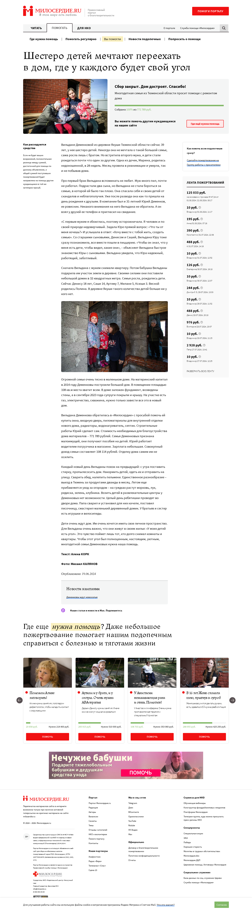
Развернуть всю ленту (200, 371)
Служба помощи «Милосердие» (197, 28)
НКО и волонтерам (98, 834)
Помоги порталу (210, 11)
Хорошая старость (193, 846)
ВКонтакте (133, 812)
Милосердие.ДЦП (192, 860)
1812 (186, 837)
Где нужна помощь (44, 39)
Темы (91, 825)
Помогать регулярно (81, 39)
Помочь (47, 736)
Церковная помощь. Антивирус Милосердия (205, 864)
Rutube (131, 825)
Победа (187, 842)
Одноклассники (136, 816)
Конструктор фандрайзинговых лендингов (204, 807)
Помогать (59, 28)
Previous (19, 700)
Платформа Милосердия (196, 812)
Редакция (93, 807)
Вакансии (93, 816)
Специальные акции (193, 833)
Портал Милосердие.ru (100, 803)
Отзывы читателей (98, 829)
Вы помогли (112, 39)
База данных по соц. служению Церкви (203, 878)
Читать (36, 28)
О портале (169, 28)
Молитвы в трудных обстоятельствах (202, 851)
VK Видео (132, 829)
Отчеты (132, 860)
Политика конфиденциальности (144, 855)
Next (232, 700)
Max (130, 834)
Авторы (92, 812)
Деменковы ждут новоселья (82, 597)
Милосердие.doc (191, 855)
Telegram (132, 803)
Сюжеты (93, 820)
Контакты (93, 843)
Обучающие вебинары (195, 803)
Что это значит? (166, 904)
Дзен (130, 807)
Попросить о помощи (184, 39)
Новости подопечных (145, 39)
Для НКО (84, 28)
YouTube (132, 820)
